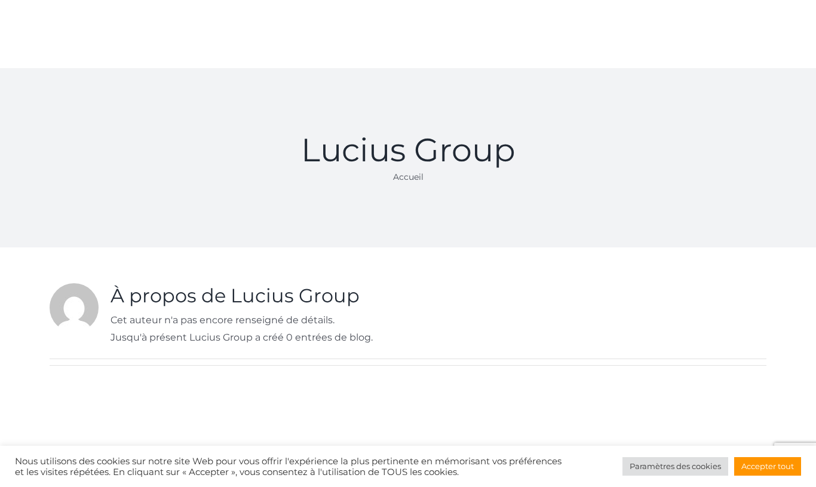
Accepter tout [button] (767, 466)
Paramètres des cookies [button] (675, 466)
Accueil (408, 176)
